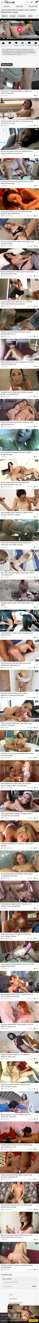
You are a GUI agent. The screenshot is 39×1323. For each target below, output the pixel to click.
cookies (3, 1318)
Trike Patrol (6, 1058)
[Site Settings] (36, 2)
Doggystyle (21, 16)
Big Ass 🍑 (31, 16)
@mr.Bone (24, 54)
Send (34, 1286)
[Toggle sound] (10, 1307)
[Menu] (32, 2)
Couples (12, 16)
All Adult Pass (6, 336)
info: (11, 1295)
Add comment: (7, 1279)
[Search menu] (27, 2)
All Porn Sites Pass (7, 215)
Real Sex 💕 (19, 6)
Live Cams (6, 6)
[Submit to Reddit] (31, 21)
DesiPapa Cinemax (7, 938)
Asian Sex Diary (7, 306)
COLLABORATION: (16, 1303)
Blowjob (4, 16)
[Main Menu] (2, 2)
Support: (13, 1299)
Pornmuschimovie (7, 998)
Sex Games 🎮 (32, 6)
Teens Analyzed (7, 426)
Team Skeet (6, 125)
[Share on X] (35, 21)
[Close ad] (37, 1307)
